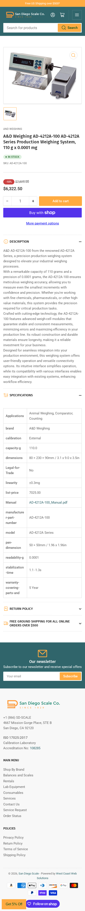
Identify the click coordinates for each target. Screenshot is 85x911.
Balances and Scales (18, 775)
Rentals (8, 781)
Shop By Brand (13, 770)
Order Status (12, 816)
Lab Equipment (14, 787)
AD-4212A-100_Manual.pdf (48, 502)
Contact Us (11, 804)
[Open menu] (77, 15)
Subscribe (70, 676)
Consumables (13, 793)
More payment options (42, 223)
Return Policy (12, 843)
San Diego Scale (29, 873)
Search (73, 28)
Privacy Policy (13, 838)
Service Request (15, 810)
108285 (35, 748)
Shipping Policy (14, 855)
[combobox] (42, 28)
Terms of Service (15, 849)
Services (9, 798)
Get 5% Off (14, 904)
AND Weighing (12, 128)
